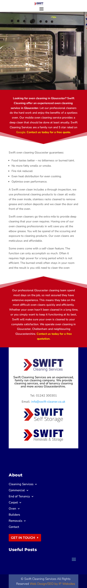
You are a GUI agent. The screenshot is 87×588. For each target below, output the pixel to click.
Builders (14, 515)
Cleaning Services (21, 484)
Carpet (13, 502)
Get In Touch (23, 538)
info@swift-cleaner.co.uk (48, 402)
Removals (15, 521)
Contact (14, 527)
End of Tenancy (19, 496)
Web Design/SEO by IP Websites (52, 583)
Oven (12, 509)
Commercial (17, 490)
